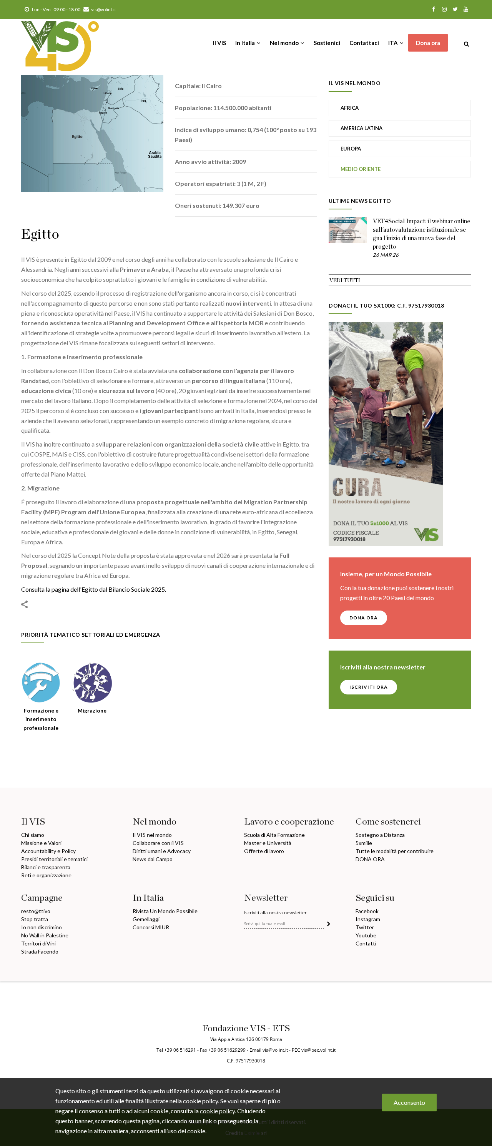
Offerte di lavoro (264, 851)
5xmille (364, 843)
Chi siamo (32, 834)
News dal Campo (153, 859)
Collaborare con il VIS (158, 843)
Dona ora (428, 42)
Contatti (366, 943)
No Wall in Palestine (44, 935)
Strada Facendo (39, 951)
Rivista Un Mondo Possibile (165, 911)
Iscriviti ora (368, 687)
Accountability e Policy (48, 851)
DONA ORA (363, 618)
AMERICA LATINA (361, 128)
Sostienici (327, 42)
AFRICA (350, 108)
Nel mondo (285, 42)
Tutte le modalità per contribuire (395, 851)
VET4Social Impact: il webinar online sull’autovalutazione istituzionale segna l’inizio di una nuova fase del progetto (421, 234)
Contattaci (364, 42)
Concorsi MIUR (151, 927)
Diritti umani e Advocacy (162, 851)
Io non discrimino (41, 927)
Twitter (365, 927)
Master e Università (267, 843)
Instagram (368, 919)
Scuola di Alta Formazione (274, 834)
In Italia (245, 42)
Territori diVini (38, 943)
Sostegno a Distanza (380, 834)
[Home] (60, 42)
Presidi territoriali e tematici (54, 859)
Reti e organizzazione (46, 875)
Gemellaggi (146, 919)
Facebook (367, 911)
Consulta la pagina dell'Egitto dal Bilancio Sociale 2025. (93, 589)
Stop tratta (34, 919)
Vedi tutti (344, 280)
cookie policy (217, 1110)
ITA (393, 42)
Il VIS (219, 42)
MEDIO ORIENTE (361, 169)
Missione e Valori (41, 843)
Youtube (366, 935)
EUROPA (351, 149)
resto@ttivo (35, 911)
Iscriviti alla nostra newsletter (275, 913)
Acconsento (409, 1102)
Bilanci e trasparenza (45, 867)
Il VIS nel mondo (152, 834)
